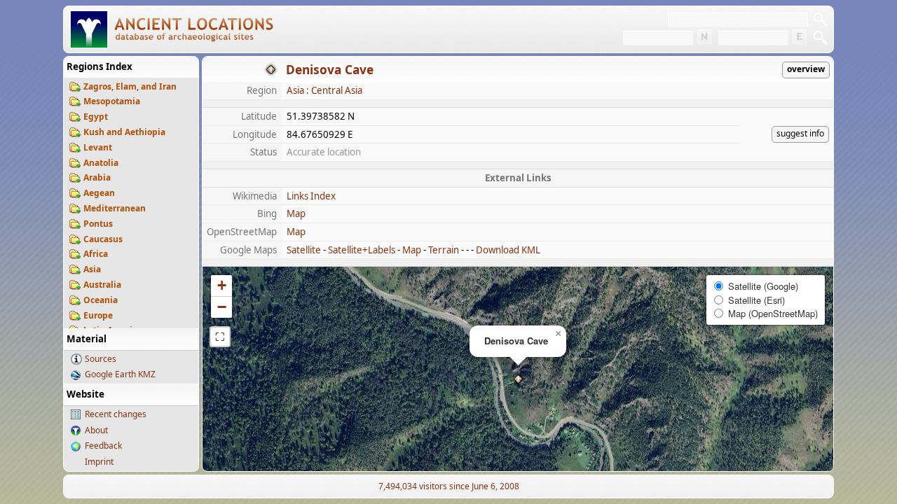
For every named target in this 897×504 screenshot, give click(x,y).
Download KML (508, 250)
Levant (97, 147)
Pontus (98, 224)
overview (806, 69)
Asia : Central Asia (324, 90)
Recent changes (115, 414)
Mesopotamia (111, 101)
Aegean (99, 193)
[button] (518, 379)
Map (296, 213)
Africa (95, 254)
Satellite (304, 250)
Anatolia (100, 163)
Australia (102, 284)
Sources (100, 359)
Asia (92, 269)
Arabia (97, 177)
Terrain (443, 250)
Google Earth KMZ (120, 374)
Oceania (100, 300)
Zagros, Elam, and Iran (130, 86)
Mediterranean (114, 208)
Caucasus (103, 239)
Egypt (95, 116)
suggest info (800, 133)
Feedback (103, 445)
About (96, 430)
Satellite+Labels (361, 250)
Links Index (311, 196)
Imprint (99, 462)
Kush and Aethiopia (124, 132)
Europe (98, 315)
